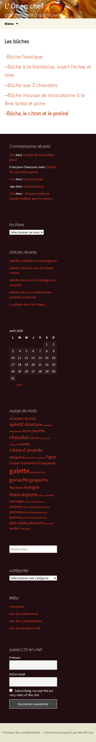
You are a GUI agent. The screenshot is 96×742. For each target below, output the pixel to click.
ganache (19, 479)
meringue (17, 501)
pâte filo (42, 517)
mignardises (37, 501)
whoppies (26, 528)
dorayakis (31, 457)
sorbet (14, 528)
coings (12, 444)
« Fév (19, 385)
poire (44, 512)
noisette (16, 506)
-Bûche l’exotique (24, 56)
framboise (29, 463)
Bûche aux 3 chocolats (33, 84)
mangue (31, 487)
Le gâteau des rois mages (27, 304)
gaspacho (38, 480)
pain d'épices (43, 507)
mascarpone (23, 494)
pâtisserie (36, 523)
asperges (47, 425)
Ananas (30, 418)
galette (19, 470)
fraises (14, 463)
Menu (9, 23)
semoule (49, 523)
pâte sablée (18, 523)
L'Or (12, 155)
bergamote (15, 431)
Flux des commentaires (25, 621)
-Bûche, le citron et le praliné (36, 113)
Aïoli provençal (33, 179)
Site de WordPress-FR (24, 628)
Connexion (16, 606)
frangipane (47, 463)
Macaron (16, 487)
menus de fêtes (46, 495)
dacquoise (17, 457)
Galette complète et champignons (33, 261)
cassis (26, 431)
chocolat (19, 437)
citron (34, 438)
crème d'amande (25, 450)
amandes (16, 418)
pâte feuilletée (30, 517)
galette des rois (38, 472)
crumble (23, 444)
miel (27, 501)
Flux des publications (23, 614)
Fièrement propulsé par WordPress (69, 732)
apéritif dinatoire (25, 424)
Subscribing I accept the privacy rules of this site (31, 693)
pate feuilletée (33, 512)
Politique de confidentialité (21, 732)
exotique (41, 457)
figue (51, 457)
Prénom (14, 657)
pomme (15, 517)
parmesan (17, 512)
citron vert (45, 438)
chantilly (38, 431)
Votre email (17, 674)
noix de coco (29, 507)
